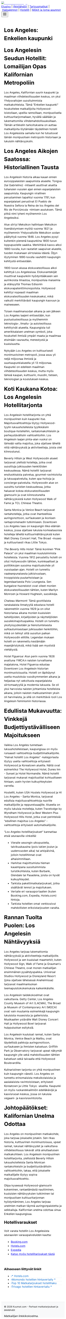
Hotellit (24, 10)
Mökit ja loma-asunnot (46, 10)
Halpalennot (10, 10)
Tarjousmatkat (38, 6)
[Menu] (4, 14)
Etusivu (6, 6)
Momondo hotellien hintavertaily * (33, 1279)
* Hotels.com (20, 1276)
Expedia (16, 1250)
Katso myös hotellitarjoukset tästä (33, 1254)
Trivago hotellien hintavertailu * (31, 1286)
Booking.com (19, 1241)
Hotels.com (18, 1245)
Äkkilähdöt (20, 6)
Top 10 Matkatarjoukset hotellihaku (34, 1283)
